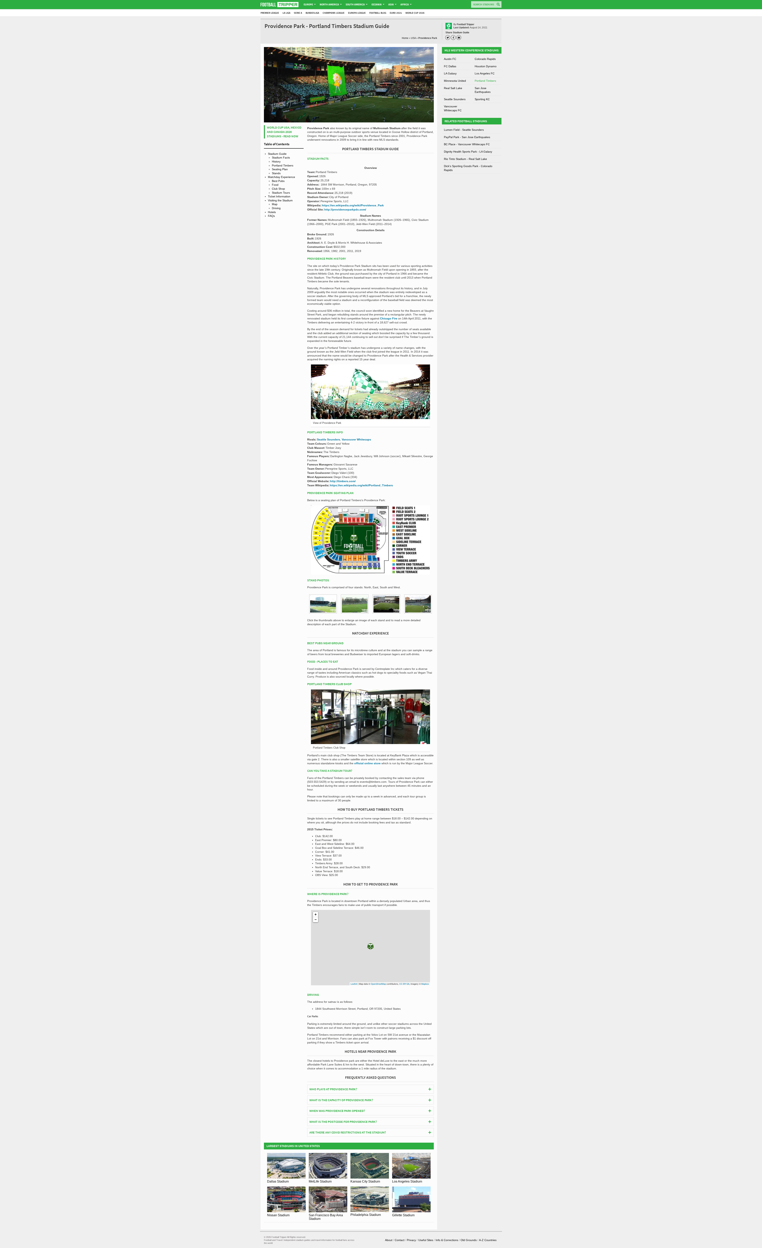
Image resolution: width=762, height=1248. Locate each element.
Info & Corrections (447, 1240)
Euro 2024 (396, 13)
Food (275, 184)
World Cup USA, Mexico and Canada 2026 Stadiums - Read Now (284, 131)
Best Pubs (278, 181)
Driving (276, 208)
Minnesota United (455, 80)
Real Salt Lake (453, 88)
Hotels (272, 212)
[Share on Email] (459, 37)
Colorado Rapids (485, 59)
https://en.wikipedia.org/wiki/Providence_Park (353, 205)
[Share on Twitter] (448, 37)
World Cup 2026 (414, 13)
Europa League (357, 13)
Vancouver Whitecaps (356, 439)
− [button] (316, 919)
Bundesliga (312, 13)
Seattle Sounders (328, 439)
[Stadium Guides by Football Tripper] (279, 4)
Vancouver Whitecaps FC (453, 108)
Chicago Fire (388, 318)
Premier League (270, 13)
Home (405, 38)
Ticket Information (279, 196)
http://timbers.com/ (343, 481)
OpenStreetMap (378, 983)
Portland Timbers (282, 165)
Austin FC (450, 59)
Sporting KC (482, 99)
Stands (276, 173)
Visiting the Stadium (280, 200)
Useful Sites (425, 1240)
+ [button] (316, 914)
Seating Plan (280, 169)
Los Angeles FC (485, 73)
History (276, 161)
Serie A (298, 13)
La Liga (286, 13)
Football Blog (377, 13)
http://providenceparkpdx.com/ (345, 209)
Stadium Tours (281, 192)
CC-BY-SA (404, 983)
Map (274, 204)
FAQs (271, 215)
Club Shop (278, 188)
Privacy (411, 1240)
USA (413, 38)
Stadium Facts (281, 157)
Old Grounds (469, 1240)
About (388, 1240)
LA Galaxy (450, 73)
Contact (399, 1240)
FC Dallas (450, 66)
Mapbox (425, 983)
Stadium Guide (277, 153)
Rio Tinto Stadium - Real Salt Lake (465, 159)
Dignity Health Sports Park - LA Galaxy (468, 151)
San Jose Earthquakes (483, 90)
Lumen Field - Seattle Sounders (464, 129)
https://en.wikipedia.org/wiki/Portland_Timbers (361, 485)
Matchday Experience (281, 177)
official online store (367, 763)
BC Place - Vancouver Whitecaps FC (467, 144)
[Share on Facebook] (454, 37)
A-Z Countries (487, 1240)
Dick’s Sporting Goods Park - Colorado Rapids (468, 168)
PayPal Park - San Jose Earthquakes (467, 137)
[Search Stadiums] (498, 4)
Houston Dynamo (485, 66)
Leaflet (354, 983)
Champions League (333, 13)
